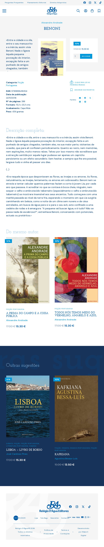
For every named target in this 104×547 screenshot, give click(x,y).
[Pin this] (85, 101)
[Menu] (4, 10)
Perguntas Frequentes (14, 2)
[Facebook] (84, 2)
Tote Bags (44, 518)
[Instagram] (90, 2)
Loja (36, 518)
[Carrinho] (92, 10)
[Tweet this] (90, 98)
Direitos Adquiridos (58, 2)
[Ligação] (52, 11)
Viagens (32, 446)
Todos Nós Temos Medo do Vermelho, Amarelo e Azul (76, 314)
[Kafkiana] (76, 377)
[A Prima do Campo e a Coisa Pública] (27, 239)
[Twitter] (95, 2)
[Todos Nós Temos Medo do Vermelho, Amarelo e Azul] (76, 239)
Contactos (65, 518)
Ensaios (65, 448)
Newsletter (55, 518)
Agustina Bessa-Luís (66, 458)
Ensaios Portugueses (80, 448)
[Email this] (80, 98)
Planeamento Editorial (36, 2)
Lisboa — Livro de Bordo (24, 450)
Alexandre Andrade (52, 22)
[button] (78, 10)
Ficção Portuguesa (15, 84)
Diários (9, 443)
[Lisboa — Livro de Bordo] (27, 377)
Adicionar (86, 56)
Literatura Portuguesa (17, 446)
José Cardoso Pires (16, 454)
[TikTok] (100, 2)
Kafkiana (62, 454)
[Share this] (85, 98)
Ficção (17, 443)
